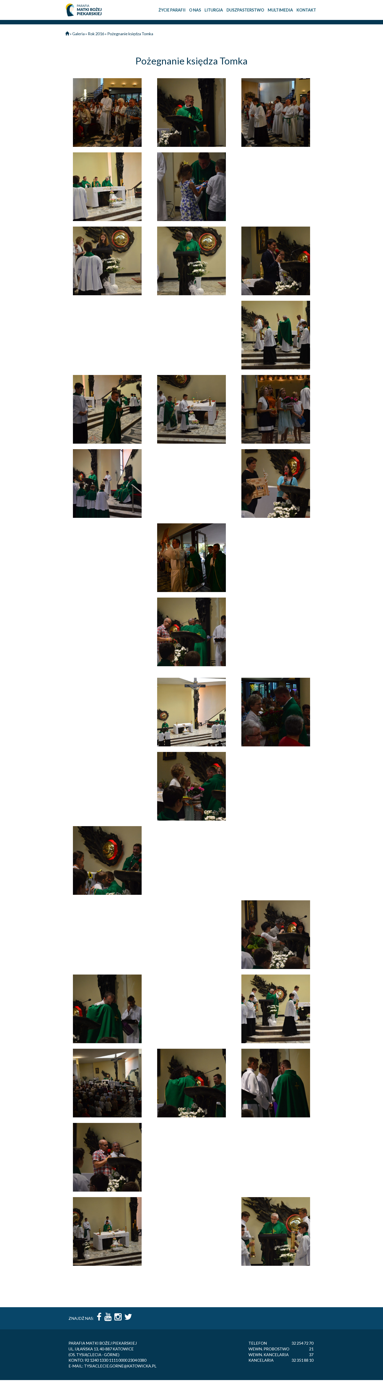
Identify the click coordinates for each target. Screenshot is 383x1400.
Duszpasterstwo (245, 10)
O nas (195, 10)
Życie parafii (172, 10)
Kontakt (306, 10)
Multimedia (280, 10)
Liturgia (214, 10)
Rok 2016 (96, 33)
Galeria (78, 33)
